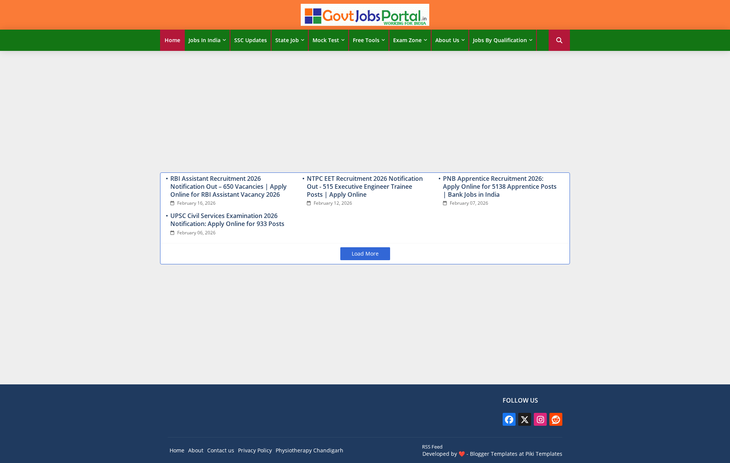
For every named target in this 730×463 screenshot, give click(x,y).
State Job (287, 40)
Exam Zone (407, 40)
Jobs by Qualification (500, 40)
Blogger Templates (493, 453)
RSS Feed (432, 446)
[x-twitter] (524, 419)
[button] (559, 40)
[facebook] (509, 419)
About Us (447, 40)
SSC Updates (250, 40)
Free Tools (366, 40)
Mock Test (326, 40)
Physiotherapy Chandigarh (309, 450)
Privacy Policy (255, 450)
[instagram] (540, 419)
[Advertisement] (365, 110)
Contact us (220, 450)
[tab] (172, 40)
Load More (365, 253)
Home (172, 40)
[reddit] (555, 419)
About (195, 450)
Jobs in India (205, 40)
